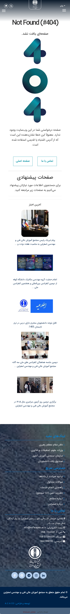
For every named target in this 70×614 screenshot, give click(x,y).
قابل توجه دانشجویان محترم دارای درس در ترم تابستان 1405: (35, 325)
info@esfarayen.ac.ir (35, 527)
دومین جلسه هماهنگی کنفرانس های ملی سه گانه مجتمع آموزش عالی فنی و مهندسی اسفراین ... (35, 364)
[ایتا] (14, 575)
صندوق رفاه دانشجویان (50, 461)
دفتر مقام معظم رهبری (51, 445)
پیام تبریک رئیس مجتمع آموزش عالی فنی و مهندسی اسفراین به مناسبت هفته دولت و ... (35, 242)
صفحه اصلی (23, 161)
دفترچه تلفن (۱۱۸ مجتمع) (49, 493)
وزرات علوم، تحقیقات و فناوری (47, 450)
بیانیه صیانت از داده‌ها (51, 476)
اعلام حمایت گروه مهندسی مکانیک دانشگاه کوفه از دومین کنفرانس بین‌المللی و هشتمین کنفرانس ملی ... (35, 283)
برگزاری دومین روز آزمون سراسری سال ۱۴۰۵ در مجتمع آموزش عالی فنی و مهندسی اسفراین (35, 403)
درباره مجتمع (56, 498)
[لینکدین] (43, 575)
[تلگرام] (29, 575)
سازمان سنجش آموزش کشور (48, 456)
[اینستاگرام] (36, 575)
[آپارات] (22, 575)
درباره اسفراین (55, 504)
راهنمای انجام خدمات (51, 487)
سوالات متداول (55, 482)
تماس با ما (47, 161)
